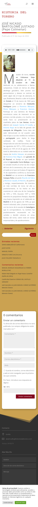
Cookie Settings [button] (8, 502)
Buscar (33, 235)
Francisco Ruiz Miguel (14, 157)
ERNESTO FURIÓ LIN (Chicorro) (12, 255)
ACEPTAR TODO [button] (20, 502)
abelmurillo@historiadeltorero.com (19, 439)
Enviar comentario (25, 396)
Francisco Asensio (27, 109)
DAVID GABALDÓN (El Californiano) (13, 245)
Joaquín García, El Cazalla (23, 125)
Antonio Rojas (8, 128)
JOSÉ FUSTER (6, 248)
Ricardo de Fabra (28, 178)
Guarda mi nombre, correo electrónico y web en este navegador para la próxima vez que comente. (18, 373)
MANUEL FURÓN (7, 251)
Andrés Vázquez (18, 154)
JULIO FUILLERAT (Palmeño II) (11, 258)
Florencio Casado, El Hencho (15, 181)
